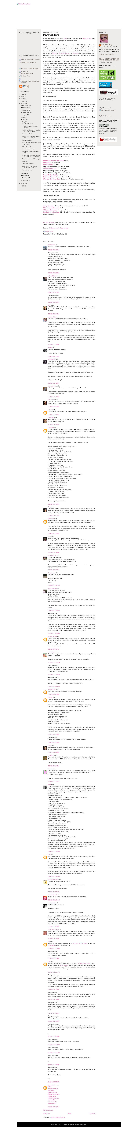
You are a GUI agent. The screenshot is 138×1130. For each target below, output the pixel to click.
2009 (22, 99)
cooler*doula (52, 903)
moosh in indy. (52, 555)
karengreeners (52, 636)
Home (69, 1113)
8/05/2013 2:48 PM (53, 1021)
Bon (49, 854)
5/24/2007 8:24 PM (53, 766)
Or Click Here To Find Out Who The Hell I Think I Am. (109, 59)
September (25, 112)
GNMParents (52, 945)
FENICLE (51, 755)
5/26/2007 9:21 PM (53, 938)
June (24, 119)
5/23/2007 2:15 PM (53, 344)
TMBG (54, 53)
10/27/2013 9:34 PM (54, 1082)
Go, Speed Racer (27, 124)
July (23, 117)
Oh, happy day (26, 146)
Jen (49, 305)
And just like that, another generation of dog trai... (30, 166)
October (24, 110)
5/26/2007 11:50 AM (54, 900)
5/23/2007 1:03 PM (53, 250)
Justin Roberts (64, 53)
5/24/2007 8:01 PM (53, 752)
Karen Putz (51, 245)
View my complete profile (106, 54)
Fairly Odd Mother (53, 930)
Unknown (51, 427)
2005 (22, 186)
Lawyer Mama (52, 317)
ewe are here (52, 386)
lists (61, 228)
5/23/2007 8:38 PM (53, 570)
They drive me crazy (28, 149)
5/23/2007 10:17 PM (54, 585)
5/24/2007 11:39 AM (54, 662)
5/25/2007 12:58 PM (54, 892)
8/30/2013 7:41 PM (53, 1064)
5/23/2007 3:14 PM (53, 397)
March (24, 175)
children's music (54, 228)
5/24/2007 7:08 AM (53, 649)
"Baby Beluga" (87, 38)
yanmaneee (51, 1085)
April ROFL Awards (28, 163)
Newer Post (46, 1113)
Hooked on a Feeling (51, 212)
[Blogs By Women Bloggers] (20, 79)
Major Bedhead (52, 588)
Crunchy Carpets (53, 879)
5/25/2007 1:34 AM (53, 781)
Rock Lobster (48, 164)
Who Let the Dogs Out (51, 179)
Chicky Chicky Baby (105, 45)
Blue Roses (25, 161)
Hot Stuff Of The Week (79, 943)
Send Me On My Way (50, 175)
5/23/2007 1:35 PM (53, 292)
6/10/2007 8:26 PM (53, 989)
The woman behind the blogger (31, 159)
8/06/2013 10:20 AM (54, 1044)
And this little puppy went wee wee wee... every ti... (31, 137)
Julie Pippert (51, 359)
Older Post (92, 1113)
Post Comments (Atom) (58, 1117)
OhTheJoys (51, 400)
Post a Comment (48, 1110)
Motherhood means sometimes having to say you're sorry (31, 155)
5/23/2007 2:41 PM (53, 383)
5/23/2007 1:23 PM (53, 273)
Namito (50, 697)
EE (49, 536)
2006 (22, 183)
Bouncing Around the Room (53, 160)
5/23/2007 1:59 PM (53, 302)
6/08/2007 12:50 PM (54, 972)
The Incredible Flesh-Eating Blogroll (107, 99)
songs (66, 228)
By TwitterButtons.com (105, 116)
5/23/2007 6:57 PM (53, 516)
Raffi (65, 38)
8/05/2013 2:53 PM (53, 1036)
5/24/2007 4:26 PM (53, 734)
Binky (49, 507)
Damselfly (51, 417)
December (25, 105)
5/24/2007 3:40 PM (53, 694)
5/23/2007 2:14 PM (53, 314)
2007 (22, 103)
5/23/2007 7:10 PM (53, 533)
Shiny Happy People (50, 208)
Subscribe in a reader (106, 62)
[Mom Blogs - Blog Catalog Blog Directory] (30, 82)
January (24, 180)
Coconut (46, 162)
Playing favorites (27, 140)
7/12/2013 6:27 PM (53, 999)
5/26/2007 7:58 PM (53, 927)
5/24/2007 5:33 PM (53, 742)
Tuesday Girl (52, 689)
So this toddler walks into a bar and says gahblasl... (31, 130)
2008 (22, 101)
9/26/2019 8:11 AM (53, 1107)
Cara (49, 745)
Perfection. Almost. (27, 170)
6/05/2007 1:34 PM (53, 958)
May (23, 122)
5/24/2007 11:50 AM (54, 674)
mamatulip (51, 652)
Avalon (50, 347)
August (24, 115)
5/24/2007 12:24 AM (54, 633)
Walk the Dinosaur (50, 210)
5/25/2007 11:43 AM (54, 876)
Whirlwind (51, 519)
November (25, 107)
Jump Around (48, 206)
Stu (49, 941)
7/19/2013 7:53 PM (53, 1013)
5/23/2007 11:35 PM (54, 610)
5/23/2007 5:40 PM (53, 504)
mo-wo (50, 769)
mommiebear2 (52, 895)
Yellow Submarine (49, 169)
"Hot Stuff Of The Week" (83, 963)
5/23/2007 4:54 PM (53, 415)
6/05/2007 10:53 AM (54, 948)
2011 (22, 94)
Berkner (76, 53)
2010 (22, 96)
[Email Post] (65, 234)
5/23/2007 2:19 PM (53, 356)
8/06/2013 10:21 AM (54, 1053)
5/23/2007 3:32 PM (53, 407)
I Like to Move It (49, 177)
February (25, 178)
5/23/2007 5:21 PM (53, 424)
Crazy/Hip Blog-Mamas (27, 62)
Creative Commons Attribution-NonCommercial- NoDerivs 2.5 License (108, 131)
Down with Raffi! (27, 134)
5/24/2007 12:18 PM (54, 686)
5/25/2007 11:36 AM (54, 851)
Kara (49, 784)
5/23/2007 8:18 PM (53, 552)
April (23, 173)
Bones (50, 409)
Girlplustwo (51, 573)
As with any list (48, 222)
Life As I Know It (52, 276)
